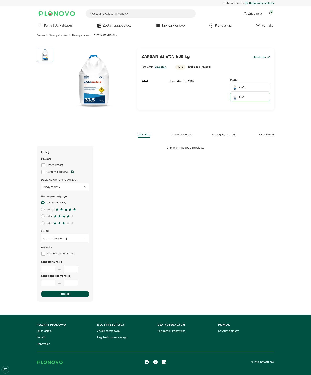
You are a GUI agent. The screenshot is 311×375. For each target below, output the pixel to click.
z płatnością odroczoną (60, 253)
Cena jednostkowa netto (55, 275)
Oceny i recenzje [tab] (181, 134)
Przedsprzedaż (55, 165)
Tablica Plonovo (173, 25)
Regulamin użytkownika (171, 331)
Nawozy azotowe (80, 35)
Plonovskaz (223, 25)
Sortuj (45, 230)
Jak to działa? (44, 331)
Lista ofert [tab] (144, 134)
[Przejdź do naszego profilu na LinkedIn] (164, 362)
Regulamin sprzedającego (112, 337)
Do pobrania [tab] (266, 134)
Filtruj (65, 294)
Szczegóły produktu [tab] (225, 134)
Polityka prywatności (262, 361)
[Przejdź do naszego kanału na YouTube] (155, 362)
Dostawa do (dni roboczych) (59, 179)
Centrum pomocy (228, 331)
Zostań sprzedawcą (117, 25)
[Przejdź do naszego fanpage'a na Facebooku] (147, 362)
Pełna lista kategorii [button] (58, 25)
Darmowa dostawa (57, 171)
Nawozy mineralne (58, 35)
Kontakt (267, 25)
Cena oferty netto (51, 261)
